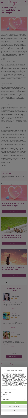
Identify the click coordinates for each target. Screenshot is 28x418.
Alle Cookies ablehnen (14, 406)
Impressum (13, 389)
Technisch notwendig (7, 392)
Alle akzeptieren (14, 402)
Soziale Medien (6, 399)
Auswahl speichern (14, 410)
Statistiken (5, 394)
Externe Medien (6, 396)
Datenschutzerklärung (5, 389)
